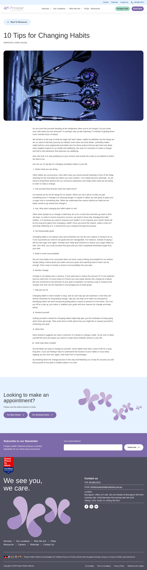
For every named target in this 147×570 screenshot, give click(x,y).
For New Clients (14, 415)
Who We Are (74, 9)
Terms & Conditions (104, 566)
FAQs (86, 9)
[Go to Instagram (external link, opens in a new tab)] (91, 507)
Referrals (114, 2)
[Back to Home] (13, 9)
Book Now (137, 9)
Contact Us (124, 2)
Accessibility (89, 566)
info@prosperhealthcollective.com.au (106, 487)
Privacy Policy (119, 566)
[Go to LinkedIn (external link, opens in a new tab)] (96, 507)
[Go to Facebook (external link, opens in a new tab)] (86, 507)
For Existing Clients (40, 415)
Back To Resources (19, 22)
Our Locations (59, 9)
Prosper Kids (122, 9)
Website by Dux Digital (135, 566)
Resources (95, 9)
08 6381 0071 (139, 2)
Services (45, 9)
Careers (106, 2)
